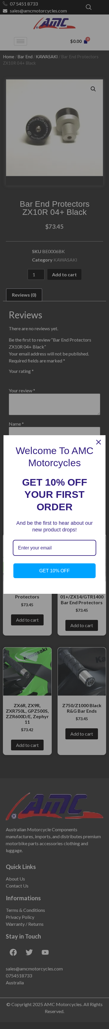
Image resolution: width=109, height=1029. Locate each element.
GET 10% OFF (54, 570)
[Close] (99, 442)
